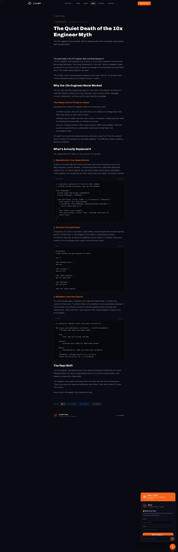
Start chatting (157, 535)
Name (144, 519)
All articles (121, 415)
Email (144, 526)
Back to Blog (60, 16)
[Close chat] (172, 497)
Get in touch (144, 3)
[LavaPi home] (34, 3)
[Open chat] (173, 547)
